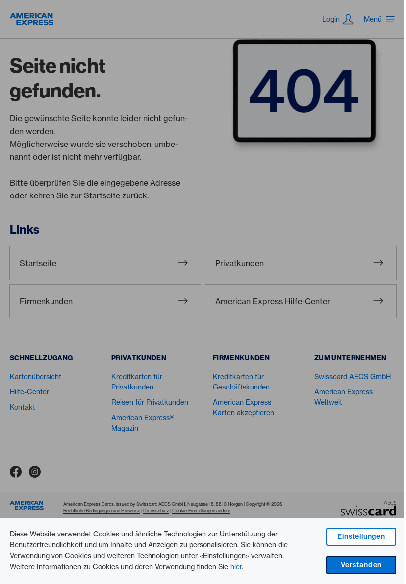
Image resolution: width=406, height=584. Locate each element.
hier (236, 566)
